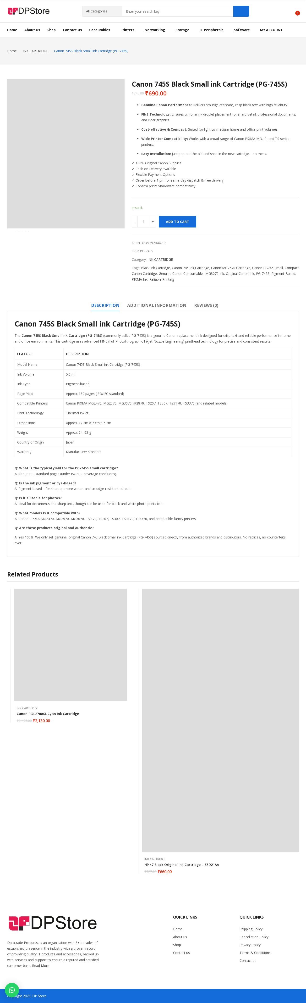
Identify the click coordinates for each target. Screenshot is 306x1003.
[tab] (105, 306)
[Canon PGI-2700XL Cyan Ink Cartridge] (70, 645)
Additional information (156, 305)
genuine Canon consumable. (181, 273)
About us (180, 937)
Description (105, 305)
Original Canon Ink (240, 273)
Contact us (181, 952)
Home (178, 929)
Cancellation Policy (254, 937)
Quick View (124, 593)
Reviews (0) (206, 305)
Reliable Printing (161, 279)
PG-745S (262, 273)
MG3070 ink (214, 273)
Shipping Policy (251, 929)
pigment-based (283, 273)
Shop (177, 944)
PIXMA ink (140, 279)
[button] (12, 990)
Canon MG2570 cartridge (230, 268)
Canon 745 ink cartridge (190, 268)
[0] (294, 11)
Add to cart (177, 221)
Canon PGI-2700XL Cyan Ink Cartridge (48, 713)
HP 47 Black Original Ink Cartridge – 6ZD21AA (181, 864)
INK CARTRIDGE (160, 259)
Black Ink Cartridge (155, 268)
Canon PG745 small (267, 268)
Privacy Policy (250, 944)
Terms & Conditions (255, 952)
